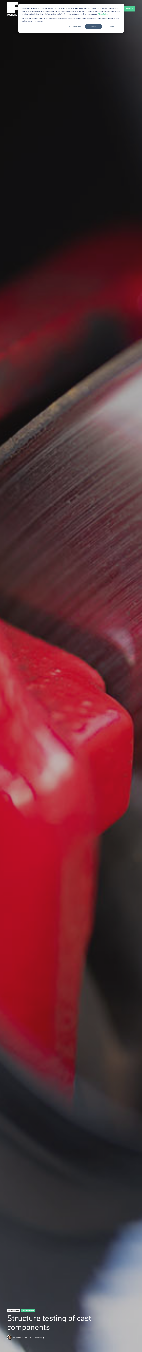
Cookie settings (75, 26)
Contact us (129, 9)
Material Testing (13, 1311)
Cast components (28, 1311)
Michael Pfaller (21, 1337)
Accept (93, 26)
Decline (111, 26)
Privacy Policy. (103, 14)
